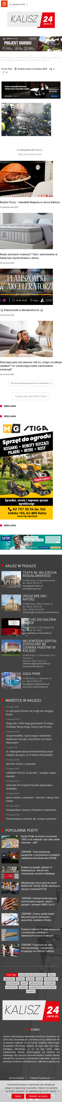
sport (24, 982)
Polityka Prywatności (40, 1077)
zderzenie (11, 987)
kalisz (52, 974)
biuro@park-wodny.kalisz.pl (36, 684)
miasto (23, 987)
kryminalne (12, 982)
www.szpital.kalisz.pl (33, 666)
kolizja (20, 978)
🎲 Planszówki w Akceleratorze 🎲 (21, 310)
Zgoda (18, 1096)
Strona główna (6, 57)
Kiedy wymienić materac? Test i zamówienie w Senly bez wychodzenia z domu (29, 256)
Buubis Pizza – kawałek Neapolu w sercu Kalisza (30, 202)
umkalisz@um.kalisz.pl (34, 612)
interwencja (51, 978)
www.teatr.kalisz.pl (32, 588)
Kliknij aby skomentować (31, 396)
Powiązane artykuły (30, 150)
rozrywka (49, 982)
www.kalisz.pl (52, 612)
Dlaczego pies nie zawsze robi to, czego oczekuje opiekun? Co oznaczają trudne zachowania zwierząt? (31, 366)
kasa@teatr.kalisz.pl (33, 586)
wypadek (9, 978)
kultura (30, 991)
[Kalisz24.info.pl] (31, 11)
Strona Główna (16, 1077)
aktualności (36, 982)
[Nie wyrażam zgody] (58, 1091)
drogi (39, 978)
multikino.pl (28, 633)
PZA (10, 69)
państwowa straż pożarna (32, 974)
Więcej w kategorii (30, 154)
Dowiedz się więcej (38, 1096)
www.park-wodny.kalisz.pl (35, 687)
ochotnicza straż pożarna (42, 987)
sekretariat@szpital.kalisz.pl (36, 663)
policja (30, 978)
